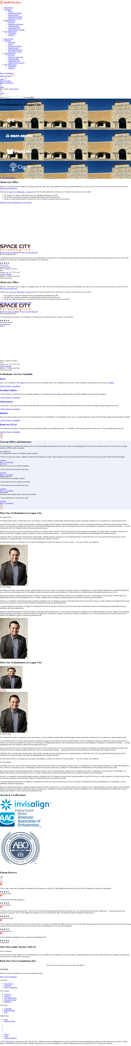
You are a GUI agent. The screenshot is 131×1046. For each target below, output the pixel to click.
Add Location (13, 89)
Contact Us (7, 994)
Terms (6, 1036)
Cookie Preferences (10, 1038)
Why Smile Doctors (10, 31)
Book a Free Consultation (8, 977)
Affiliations (7, 1002)
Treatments (7, 9)
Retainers (4, 413)
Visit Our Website (5, 274)
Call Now (3, 386)
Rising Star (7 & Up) (15, 19)
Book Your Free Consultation (9, 202)
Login (2, 79)
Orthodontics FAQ (14, 28)
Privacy (6, 1034)
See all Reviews (5, 267)
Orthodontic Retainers (15, 17)
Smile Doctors (10, 1041)
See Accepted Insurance (7, 178)
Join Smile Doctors (10, 1000)
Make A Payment (9, 1021)
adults (112, 383)
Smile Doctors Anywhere (16, 30)
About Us (11, 35)
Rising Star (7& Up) (8, 424)
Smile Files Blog (13, 26)
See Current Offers (25, 202)
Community (12, 33)
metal (22, 383)
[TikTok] (5, 1031)
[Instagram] (5, 1028)
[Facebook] (4, 1025)
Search (2, 97)
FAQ (5, 1012)
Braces (10, 11)
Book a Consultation (6, 73)
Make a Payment (5, 76)
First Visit (11, 22)
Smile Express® (13, 15)
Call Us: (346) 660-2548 (30, 252)
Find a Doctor (8, 8)
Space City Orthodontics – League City (21, 192)
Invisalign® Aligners (15, 13)
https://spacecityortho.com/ (8, 188)
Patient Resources (10, 20)
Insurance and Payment (15, 24)
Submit (26, 97)
